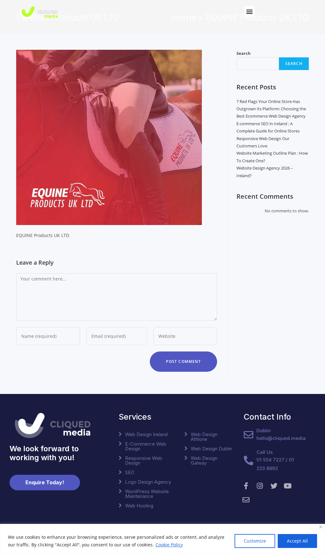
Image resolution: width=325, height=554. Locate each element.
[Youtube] (288, 486)
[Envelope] (246, 500)
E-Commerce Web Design (145, 446)
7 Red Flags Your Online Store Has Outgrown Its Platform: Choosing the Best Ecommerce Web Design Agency (271, 109)
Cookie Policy (169, 545)
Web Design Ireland (146, 434)
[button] (249, 11)
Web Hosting (139, 506)
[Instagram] (260, 486)
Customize (255, 541)
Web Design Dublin (211, 449)
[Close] (320, 526)
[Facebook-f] (246, 486)
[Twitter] (274, 486)
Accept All (297, 541)
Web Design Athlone (204, 436)
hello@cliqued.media (281, 438)
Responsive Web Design (143, 460)
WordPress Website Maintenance (147, 493)
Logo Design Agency (148, 482)
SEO (129, 472)
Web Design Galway (204, 460)
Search (243, 53)
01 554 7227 (270, 460)
